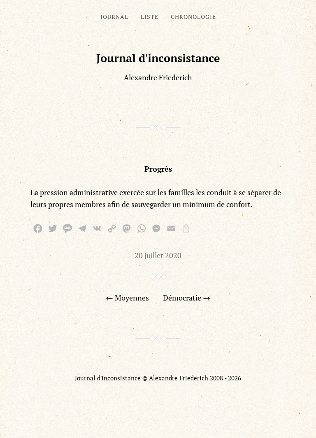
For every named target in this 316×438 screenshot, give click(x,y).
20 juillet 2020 (158, 255)
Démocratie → (186, 298)
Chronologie (193, 17)
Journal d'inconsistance (158, 58)
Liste (149, 17)
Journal (114, 17)
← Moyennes (127, 298)
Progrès (158, 169)
